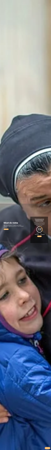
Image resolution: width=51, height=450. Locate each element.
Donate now (39, 236)
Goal (41, 233)
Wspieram (6, 229)
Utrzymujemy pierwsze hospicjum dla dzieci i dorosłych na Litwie (39, 220)
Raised (38, 233)
